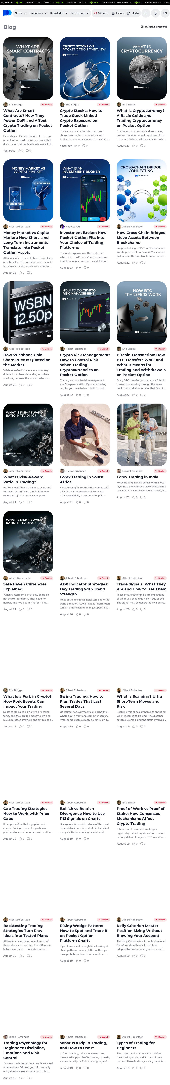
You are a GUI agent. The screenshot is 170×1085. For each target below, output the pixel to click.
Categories (36, 13)
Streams (103, 13)
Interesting (77, 13)
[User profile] (155, 13)
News (18, 13)
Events (120, 13)
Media (135, 13)
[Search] (145, 13)
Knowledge (57, 13)
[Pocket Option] (7, 13)
